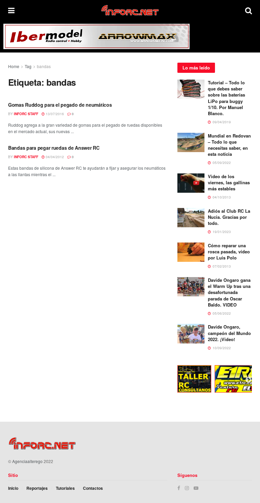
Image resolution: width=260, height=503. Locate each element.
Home (13, 66)
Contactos (93, 488)
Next (248, 380)
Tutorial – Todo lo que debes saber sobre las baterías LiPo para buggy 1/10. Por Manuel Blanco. (226, 98)
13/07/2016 (54, 113)
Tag (28, 66)
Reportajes (37, 488)
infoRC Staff (26, 113)
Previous (172, 380)
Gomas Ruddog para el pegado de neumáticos (60, 104)
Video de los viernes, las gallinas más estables (229, 182)
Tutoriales (65, 488)
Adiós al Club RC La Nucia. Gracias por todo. (229, 217)
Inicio (13, 488)
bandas (44, 66)
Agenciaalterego (27, 461)
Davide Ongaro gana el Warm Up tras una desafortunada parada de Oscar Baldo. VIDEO (229, 292)
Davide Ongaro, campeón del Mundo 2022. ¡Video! (229, 332)
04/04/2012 (54, 156)
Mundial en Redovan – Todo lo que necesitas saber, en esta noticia (229, 145)
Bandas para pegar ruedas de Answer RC (54, 147)
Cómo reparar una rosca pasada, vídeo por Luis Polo (229, 251)
